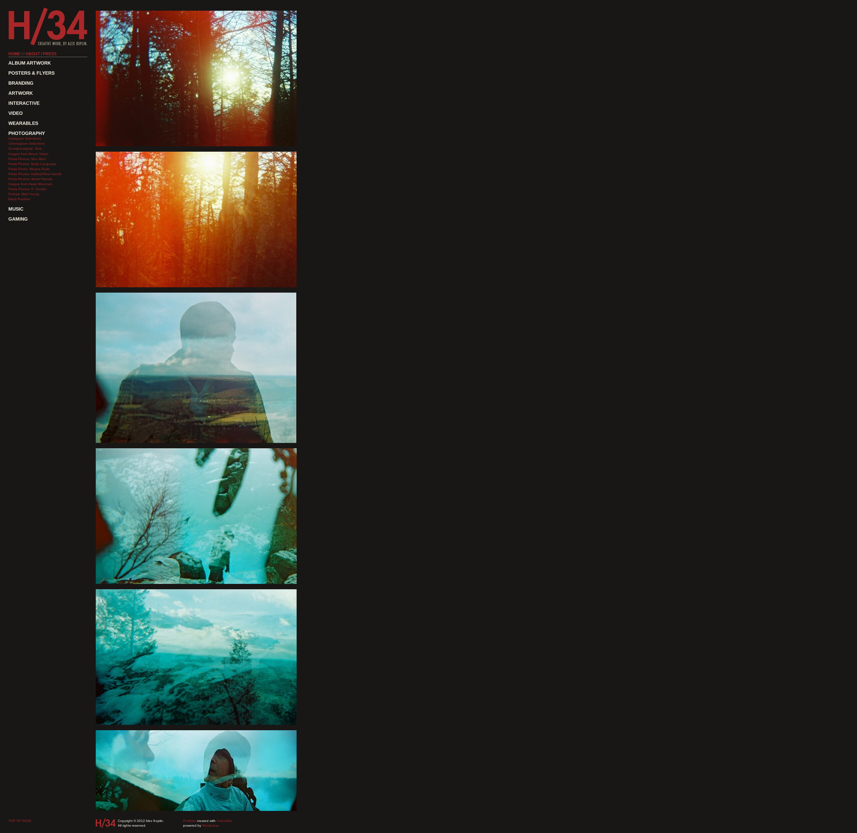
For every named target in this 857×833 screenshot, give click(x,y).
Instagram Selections (24, 138)
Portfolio (189, 821)
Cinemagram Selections (26, 143)
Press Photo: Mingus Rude (29, 169)
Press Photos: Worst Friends (30, 179)
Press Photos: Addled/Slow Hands (34, 174)
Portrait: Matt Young (23, 194)
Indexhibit (224, 821)
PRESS (50, 54)
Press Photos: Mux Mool (27, 159)
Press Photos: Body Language (32, 164)
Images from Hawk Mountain (30, 184)
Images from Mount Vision (28, 154)
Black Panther (19, 199)
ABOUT (32, 54)
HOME (14, 54)
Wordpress (210, 825)
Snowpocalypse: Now (25, 148)
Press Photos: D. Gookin (27, 189)
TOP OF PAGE (19, 821)
